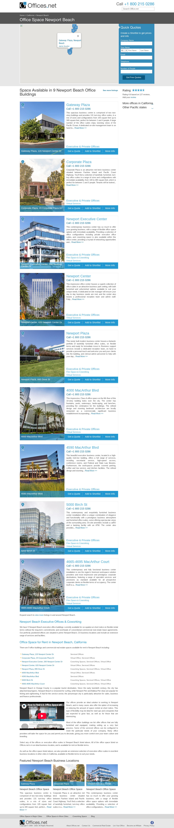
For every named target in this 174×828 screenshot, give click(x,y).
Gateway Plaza (78, 105)
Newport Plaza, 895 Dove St (33, 669)
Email (123, 54)
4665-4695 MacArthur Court (87, 561)
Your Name (125, 47)
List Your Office (118, 826)
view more (39, 615)
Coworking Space (80, 816)
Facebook (152, 822)
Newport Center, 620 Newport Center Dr (38, 665)
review (133, 97)
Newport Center (78, 276)
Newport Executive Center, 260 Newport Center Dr (42, 662)
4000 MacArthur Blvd (82, 390)
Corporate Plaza (78, 162)
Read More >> (81, 128)
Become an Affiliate (134, 826)
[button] (70, 53)
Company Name (127, 40)
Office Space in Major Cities (31, 816)
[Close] (78, 36)
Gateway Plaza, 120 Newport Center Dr (38, 654)
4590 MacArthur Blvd (82, 447)
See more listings (110, 90)
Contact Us (86, 826)
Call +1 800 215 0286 (78, 108)
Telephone (125, 61)
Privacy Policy (149, 826)
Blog (93, 816)
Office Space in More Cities (57, 816)
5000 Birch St (76, 504)
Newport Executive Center (86, 219)
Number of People (128, 68)
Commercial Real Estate (102, 826)
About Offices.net (72, 826)
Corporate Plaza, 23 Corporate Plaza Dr (38, 658)
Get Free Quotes (133, 77)
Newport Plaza (77, 333)
